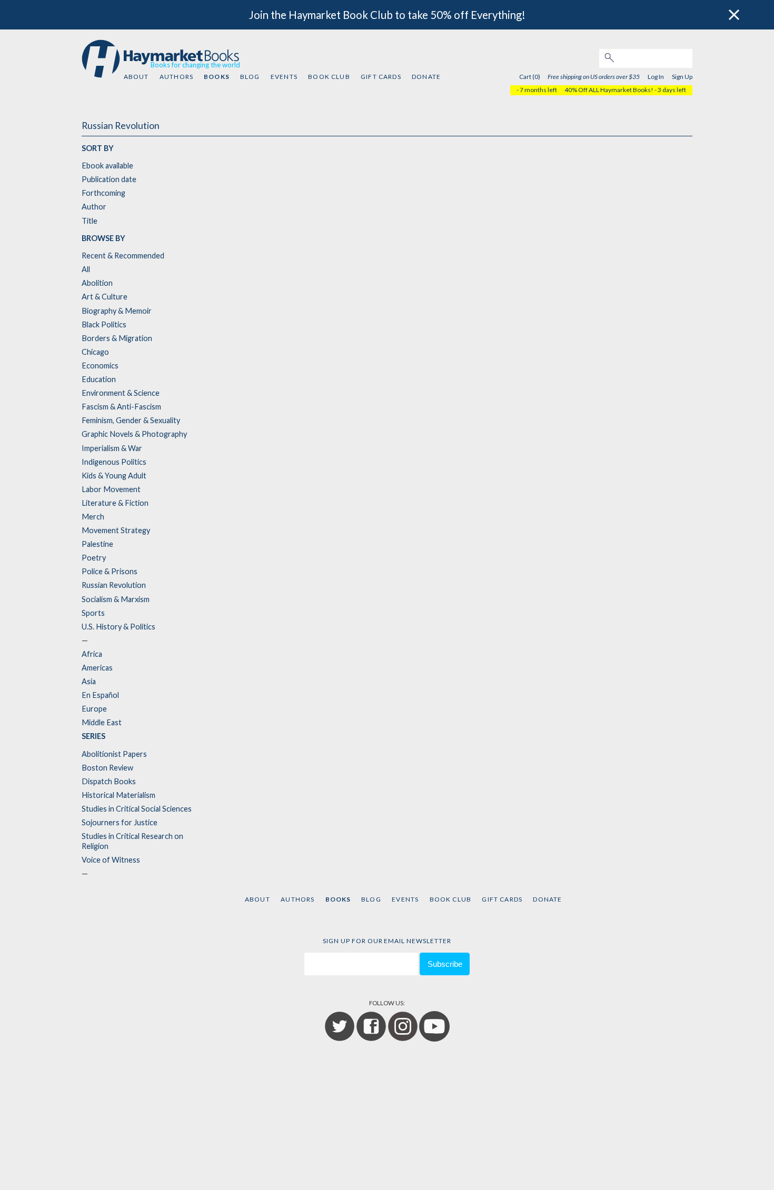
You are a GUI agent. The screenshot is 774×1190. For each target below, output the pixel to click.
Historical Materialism (118, 795)
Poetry (94, 557)
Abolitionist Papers (114, 753)
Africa (92, 653)
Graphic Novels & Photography (134, 433)
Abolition (97, 282)
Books (216, 77)
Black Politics (104, 324)
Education (99, 379)
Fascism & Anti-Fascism (121, 406)
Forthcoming (103, 192)
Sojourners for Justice (119, 822)
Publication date (109, 179)
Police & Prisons (109, 571)
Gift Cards (381, 77)
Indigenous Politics (114, 461)
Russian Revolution (114, 585)
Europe (94, 708)
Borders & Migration (117, 338)
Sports (93, 612)
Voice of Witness (111, 859)
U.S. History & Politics (118, 626)
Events (284, 77)
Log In (656, 77)
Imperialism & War (112, 448)
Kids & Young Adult (114, 475)
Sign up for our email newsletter (387, 941)
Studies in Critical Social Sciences (137, 808)
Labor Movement (111, 489)
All (86, 269)
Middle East (102, 722)
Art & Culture (104, 296)
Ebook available (107, 165)
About (136, 77)
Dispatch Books (109, 781)
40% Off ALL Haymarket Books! (608, 90)
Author (94, 206)
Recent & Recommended (123, 255)
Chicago (95, 351)
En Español (100, 695)
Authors (176, 77)
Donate (426, 77)
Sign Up (682, 77)
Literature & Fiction (115, 502)
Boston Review (107, 767)
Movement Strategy (116, 530)
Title (89, 220)
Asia (89, 681)
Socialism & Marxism (116, 599)
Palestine (97, 543)
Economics (100, 365)
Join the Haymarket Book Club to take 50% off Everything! (387, 14)
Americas (97, 667)
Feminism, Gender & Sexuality (131, 420)
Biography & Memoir (117, 310)
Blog (250, 77)
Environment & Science (121, 392)
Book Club (329, 77)
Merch (93, 516)
